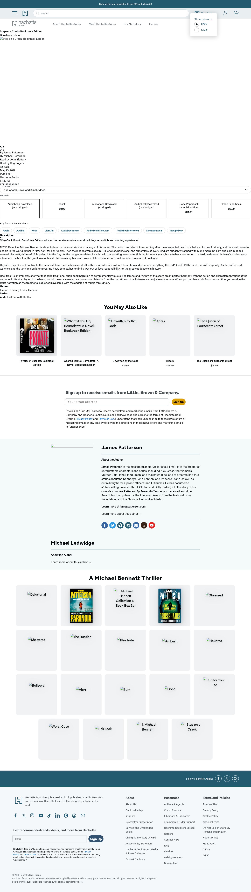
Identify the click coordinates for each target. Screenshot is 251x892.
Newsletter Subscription (139, 822)
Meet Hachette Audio (102, 24)
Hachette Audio (9, 177)
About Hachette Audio (67, 24)
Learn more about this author (120, 513)
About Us (131, 804)
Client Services (172, 810)
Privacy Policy (211, 810)
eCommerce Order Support (179, 822)
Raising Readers (173, 857)
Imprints (130, 816)
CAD (204, 30)
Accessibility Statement (139, 843)
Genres (153, 24)
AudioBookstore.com (128, 230)
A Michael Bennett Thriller (15, 297)
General (33, 290)
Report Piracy (210, 837)
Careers (168, 833)
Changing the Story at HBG (141, 837)
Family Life (18, 290)
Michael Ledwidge (72, 542)
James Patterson (14, 152)
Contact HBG (171, 839)
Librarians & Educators (177, 816)
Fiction (4, 290)
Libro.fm (49, 230)
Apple (6, 230)
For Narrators (132, 24)
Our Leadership (134, 810)
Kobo (34, 230)
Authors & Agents (174, 804)
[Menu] (14, 12)
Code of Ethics (211, 822)
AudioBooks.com (70, 230)
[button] (125, 148)
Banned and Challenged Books (139, 829)
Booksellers (170, 863)
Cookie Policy (210, 816)
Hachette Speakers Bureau (179, 827)
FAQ (166, 845)
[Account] (225, 13)
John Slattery (18, 159)
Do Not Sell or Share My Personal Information (216, 829)
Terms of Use (210, 804)
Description (7, 235)
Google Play (176, 230)
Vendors (168, 851)
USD (204, 24)
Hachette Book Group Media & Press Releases (142, 851)
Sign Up (178, 401)
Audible (20, 230)
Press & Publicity (135, 859)
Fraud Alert (209, 843)
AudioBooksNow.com (98, 230)
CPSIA (206, 849)
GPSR (206, 855)
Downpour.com (154, 230)
